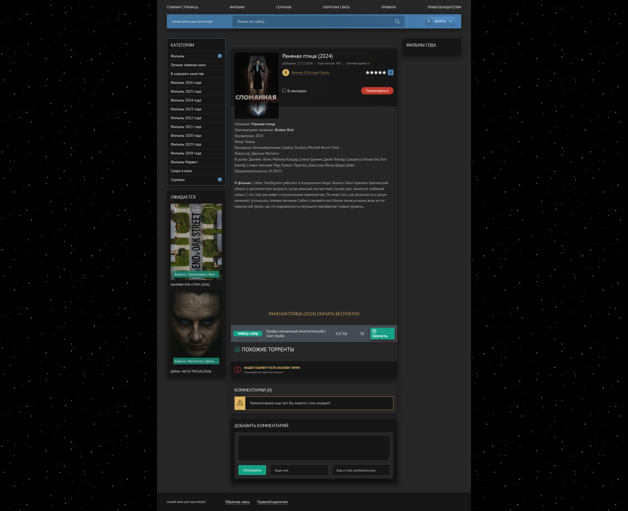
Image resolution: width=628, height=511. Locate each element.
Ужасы (324, 72)
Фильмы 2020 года (186, 135)
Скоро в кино (181, 170)
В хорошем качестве (187, 73)
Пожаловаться (377, 90)
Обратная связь (336, 7)
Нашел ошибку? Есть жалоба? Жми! (272, 368)
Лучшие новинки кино (188, 65)
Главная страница (182, 7)
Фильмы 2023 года (186, 109)
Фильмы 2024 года (304, 72)
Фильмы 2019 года (186, 144)
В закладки (296, 90)
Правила (388, 7)
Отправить (252, 470)
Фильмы (237, 7)
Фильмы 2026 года (186, 82)
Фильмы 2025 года (186, 91)
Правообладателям (444, 7)
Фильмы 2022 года (186, 117)
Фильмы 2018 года (186, 153)
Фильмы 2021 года (186, 126)
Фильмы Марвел (184, 162)
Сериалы (283, 7)
